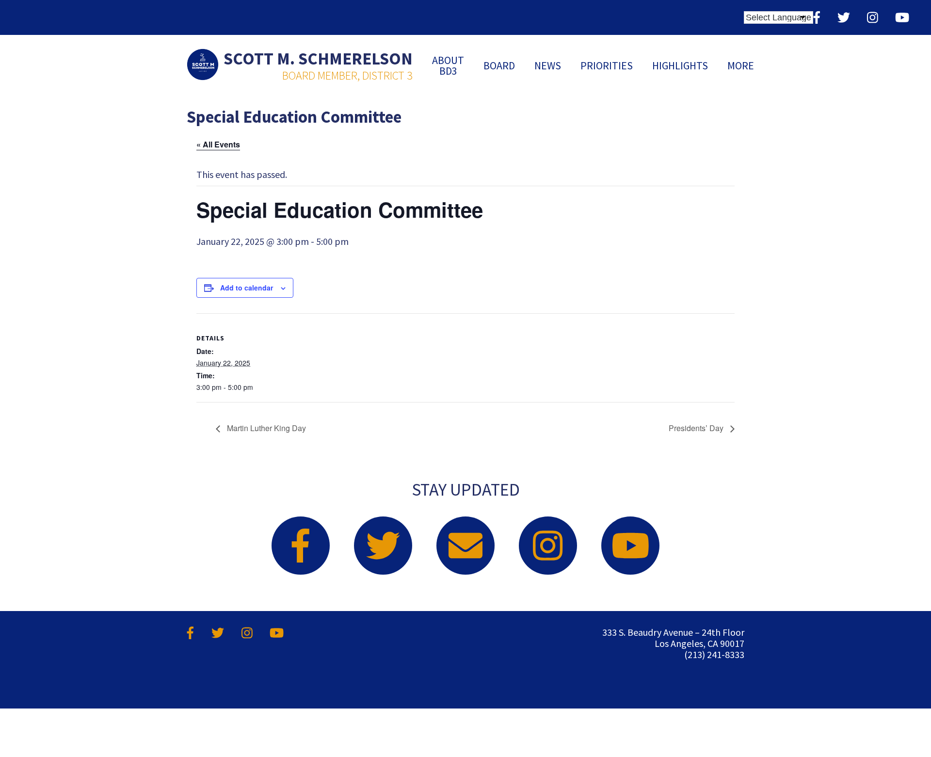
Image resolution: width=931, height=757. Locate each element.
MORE (740, 65)
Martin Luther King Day (265, 428)
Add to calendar (246, 287)
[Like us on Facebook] (816, 17)
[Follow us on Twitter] (843, 17)
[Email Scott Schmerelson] (465, 545)
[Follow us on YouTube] (902, 17)
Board (499, 65)
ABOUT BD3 (448, 65)
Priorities (606, 65)
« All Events (218, 144)
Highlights (680, 65)
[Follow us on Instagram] (872, 17)
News (547, 65)
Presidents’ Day (697, 428)
